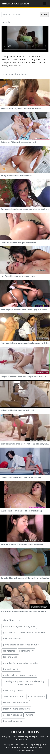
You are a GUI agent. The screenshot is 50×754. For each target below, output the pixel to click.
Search (44, 14)
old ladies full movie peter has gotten (21, 663)
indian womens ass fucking (16, 708)
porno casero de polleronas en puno (21, 644)
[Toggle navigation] (44, 3)
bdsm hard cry (26, 650)
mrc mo (29, 714)
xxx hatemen (9, 650)
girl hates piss (10, 632)
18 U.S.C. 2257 (17, 744)
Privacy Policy (32, 744)
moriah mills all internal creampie (19, 675)
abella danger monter (13, 696)
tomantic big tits (11, 669)
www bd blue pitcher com (33, 632)
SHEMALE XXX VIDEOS (15, 3)
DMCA (6, 744)
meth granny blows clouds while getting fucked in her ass (25, 683)
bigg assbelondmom (13, 721)
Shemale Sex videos (25, 750)
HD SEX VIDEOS (25, 732)
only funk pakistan (12, 638)
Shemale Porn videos (32, 747)
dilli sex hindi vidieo (12, 714)
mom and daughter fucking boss (19, 626)
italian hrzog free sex (13, 690)
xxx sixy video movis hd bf (15, 702)
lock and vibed (10, 656)
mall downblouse (36, 696)
